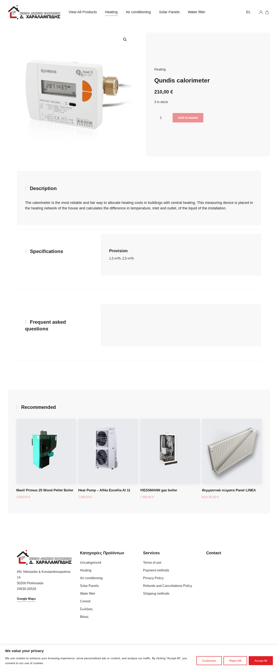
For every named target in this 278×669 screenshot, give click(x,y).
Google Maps (26, 598)
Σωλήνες (86, 609)
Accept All (261, 660)
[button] (125, 39)
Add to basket (188, 117)
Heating (111, 12)
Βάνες (84, 616)
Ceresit (85, 601)
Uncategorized (90, 562)
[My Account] (261, 12)
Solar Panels (169, 12)
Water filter (196, 12)
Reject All (235, 660)
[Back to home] (34, 12)
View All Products (83, 12)
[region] (139, 657)
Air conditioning (138, 12)
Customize (209, 660)
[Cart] (267, 12)
